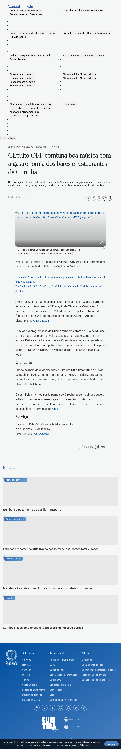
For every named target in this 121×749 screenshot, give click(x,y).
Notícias (26, 664)
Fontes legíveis (18, 59)
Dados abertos (57, 669)
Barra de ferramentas (75, 33)
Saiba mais (84, 745)
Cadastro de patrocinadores (96, 679)
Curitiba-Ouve (56, 679)
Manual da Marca (31, 699)
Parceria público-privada (94, 674)
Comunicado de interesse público (99, 669)
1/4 (103, 249)
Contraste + (16, 10)
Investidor (27, 674)
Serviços (26, 659)
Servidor (26, 669)
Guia (55, 409)
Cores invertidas (32, 10)
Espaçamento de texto (22, 74)
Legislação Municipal (60, 684)
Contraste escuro (19, 14)
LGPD (52, 664)
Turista (25, 679)
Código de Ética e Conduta (63, 699)
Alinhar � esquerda (34, 106)
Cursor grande (26, 33)
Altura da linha (71, 74)
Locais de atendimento (33, 689)
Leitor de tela (70, 104)
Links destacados (73, 10)
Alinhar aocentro (15, 113)
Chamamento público (92, 664)
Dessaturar (36, 14)
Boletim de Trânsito (32, 694)
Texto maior (69, 55)
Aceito (111, 743)
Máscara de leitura (45, 33)
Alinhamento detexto (18, 106)
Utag (52, 694)
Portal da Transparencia (62, 659)
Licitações (87, 659)
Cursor (13, 33)
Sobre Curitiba (29, 684)
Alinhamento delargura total (30, 113)
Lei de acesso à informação (63, 674)
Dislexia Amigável (19, 55)
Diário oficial (56, 689)
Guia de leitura (18, 36)
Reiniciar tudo (8, 138)
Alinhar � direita (46, 106)
